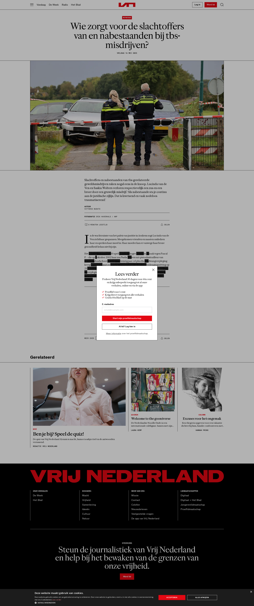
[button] (94, 602)
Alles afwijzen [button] (202, 597)
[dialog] (127, 597)
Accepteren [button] (171, 597)
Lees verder (56, 600)
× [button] (251, 592)
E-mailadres (108, 304)
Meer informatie (113, 333)
